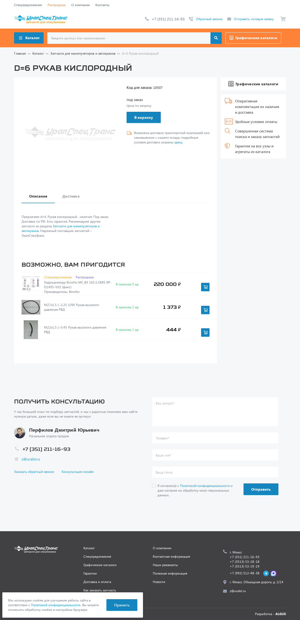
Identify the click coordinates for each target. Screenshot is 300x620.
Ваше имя (163, 455)
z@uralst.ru (31, 458)
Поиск (216, 38)
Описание (38, 196)
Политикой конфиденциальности (205, 485)
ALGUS (280, 614)
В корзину (143, 117)
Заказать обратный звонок (34, 471)
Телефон (162, 438)
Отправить (261, 489)
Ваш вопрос (165, 403)
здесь (178, 142)
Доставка (70, 196)
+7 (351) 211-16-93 (168, 18)
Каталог (32, 37)
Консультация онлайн (78, 471)
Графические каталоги (256, 37)
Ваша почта (164, 472)
